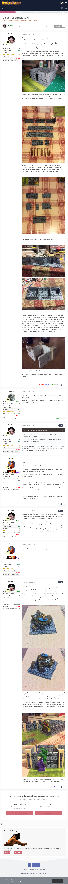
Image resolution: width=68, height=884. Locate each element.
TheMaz (11, 34)
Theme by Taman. (42, 873)
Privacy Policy (34, 869)
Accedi (7, 852)
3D (19, 27)
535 (19, 479)
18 (19, 50)
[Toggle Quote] (24, 430)
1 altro (57, 384)
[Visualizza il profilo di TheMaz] (5, 26)
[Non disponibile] (43, 76)
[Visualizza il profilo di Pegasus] (11, 397)
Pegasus (11, 391)
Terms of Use (25, 882)
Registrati (17, 852)
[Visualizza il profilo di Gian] (11, 465)
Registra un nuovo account (20, 813)
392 (19, 407)
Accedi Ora (48, 813)
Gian (11, 458)
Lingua (25, 869)
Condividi (49, 26)
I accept (58, 881)
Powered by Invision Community (29, 873)
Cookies (42, 869)
